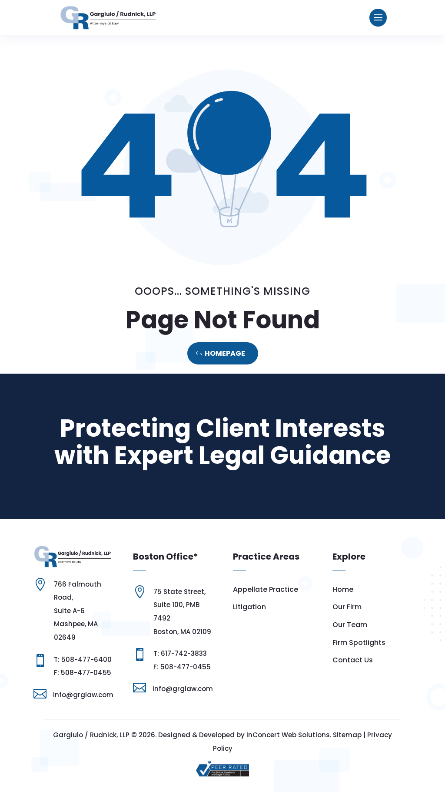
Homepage (225, 353)
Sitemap (347, 734)
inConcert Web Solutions (288, 734)
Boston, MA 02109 (182, 631)
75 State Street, (179, 591)
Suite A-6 (69, 610)
